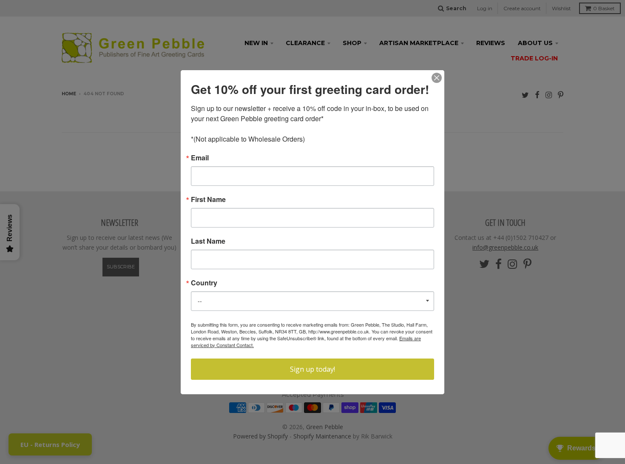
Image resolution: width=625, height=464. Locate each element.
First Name (208, 199)
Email (200, 157)
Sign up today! (312, 369)
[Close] (437, 78)
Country (204, 282)
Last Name (208, 241)
